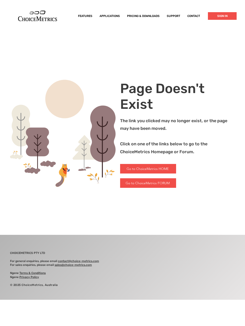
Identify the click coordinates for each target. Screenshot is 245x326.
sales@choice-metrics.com (73, 265)
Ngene (28, 273)
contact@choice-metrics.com (78, 261)
